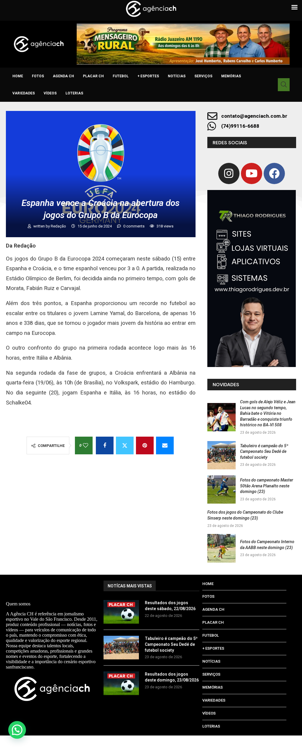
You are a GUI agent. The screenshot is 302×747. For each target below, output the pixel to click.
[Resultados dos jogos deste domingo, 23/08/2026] (121, 683)
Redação (59, 226)
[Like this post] (85, 445)
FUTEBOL (121, 76)
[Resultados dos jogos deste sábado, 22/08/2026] (121, 612)
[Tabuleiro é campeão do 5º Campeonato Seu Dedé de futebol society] (221, 455)
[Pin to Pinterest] (145, 445)
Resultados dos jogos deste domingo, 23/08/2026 (172, 677)
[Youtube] (251, 173)
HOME (17, 76)
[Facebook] (274, 173)
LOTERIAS (74, 93)
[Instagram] (228, 173)
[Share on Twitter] (125, 445)
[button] (17, 730)
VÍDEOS (50, 93)
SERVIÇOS (203, 76)
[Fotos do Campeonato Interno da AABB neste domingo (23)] (221, 548)
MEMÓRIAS (231, 76)
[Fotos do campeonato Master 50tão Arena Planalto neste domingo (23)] (221, 489)
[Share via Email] (165, 445)
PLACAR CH (93, 76)
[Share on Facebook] (105, 445)
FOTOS (38, 76)
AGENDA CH (63, 76)
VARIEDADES (23, 93)
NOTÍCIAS (177, 76)
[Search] (284, 84)
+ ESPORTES (148, 76)
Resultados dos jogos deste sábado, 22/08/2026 (170, 605)
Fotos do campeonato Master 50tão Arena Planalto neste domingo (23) (266, 486)
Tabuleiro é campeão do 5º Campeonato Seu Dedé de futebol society (264, 451)
